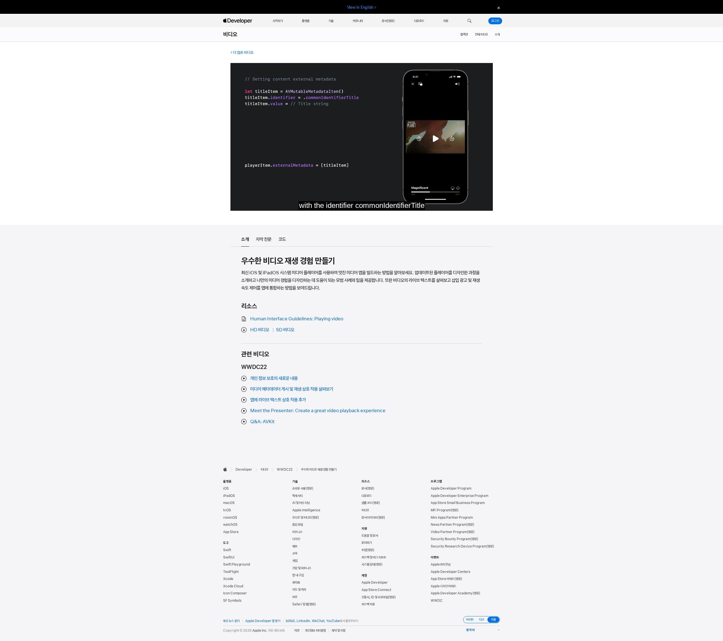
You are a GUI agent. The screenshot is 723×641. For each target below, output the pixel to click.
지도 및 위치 (299, 590)
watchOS (230, 525)
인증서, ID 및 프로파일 (375, 597)
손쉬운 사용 (299, 488)
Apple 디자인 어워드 (443, 586)
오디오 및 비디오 (301, 518)
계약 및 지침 (338, 631)
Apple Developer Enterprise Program (459, 496)
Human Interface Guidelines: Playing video (296, 318)
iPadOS (229, 496)
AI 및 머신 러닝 (301, 503)
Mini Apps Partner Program (452, 518)
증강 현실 (297, 525)
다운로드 (367, 496)
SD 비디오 (285, 330)
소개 (497, 34)
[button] (469, 21)
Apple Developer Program (451, 488)
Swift (227, 550)
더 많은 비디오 (243, 52)
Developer (244, 469)
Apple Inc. (260, 631)
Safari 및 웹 (300, 604)
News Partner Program (449, 525)
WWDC (437, 601)
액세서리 (297, 496)
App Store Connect (376, 590)
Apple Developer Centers (450, 572)
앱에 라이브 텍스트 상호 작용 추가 (278, 400)
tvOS (227, 510)
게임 (294, 561)
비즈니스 (297, 532)
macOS (229, 503)
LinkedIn (303, 621)
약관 (296, 631)
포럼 (364, 550)
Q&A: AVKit (262, 421)
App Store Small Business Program (458, 503)
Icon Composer (235, 593)
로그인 (495, 21)
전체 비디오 (481, 34)
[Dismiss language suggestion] (498, 7)
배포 (294, 546)
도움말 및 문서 (370, 536)
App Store (231, 532)
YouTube (333, 621)
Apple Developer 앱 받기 (262, 621)
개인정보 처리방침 (315, 631)
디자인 (296, 539)
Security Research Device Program (458, 546)
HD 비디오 (259, 330)
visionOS (230, 518)
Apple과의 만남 (440, 564)
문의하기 (367, 543)
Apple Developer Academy (451, 593)
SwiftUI (228, 557)
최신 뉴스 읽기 (231, 621)
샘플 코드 (367, 503)
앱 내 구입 (298, 575)
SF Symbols (232, 601)
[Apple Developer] (238, 21)
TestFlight (231, 572)
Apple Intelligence (306, 510)
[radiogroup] (481, 619)
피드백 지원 (368, 604)
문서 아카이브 (369, 518)
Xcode (228, 579)
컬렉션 (464, 34)
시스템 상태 (368, 564)
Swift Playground (236, 564)
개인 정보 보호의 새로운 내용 (274, 378)
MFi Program (441, 510)
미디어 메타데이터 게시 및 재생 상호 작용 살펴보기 (291, 389)
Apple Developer (375, 582)
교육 (294, 553)
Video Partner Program (449, 532)
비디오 (230, 34)
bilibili (290, 621)
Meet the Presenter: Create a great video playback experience (318, 410)
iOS (226, 488)
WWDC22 (285, 469)
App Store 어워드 (442, 579)
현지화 (296, 582)
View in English (360, 7)
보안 (294, 597)
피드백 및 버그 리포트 (374, 557)
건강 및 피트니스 (301, 568)
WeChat (318, 621)
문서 (364, 488)
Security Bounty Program (451, 539)
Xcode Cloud (233, 586)
